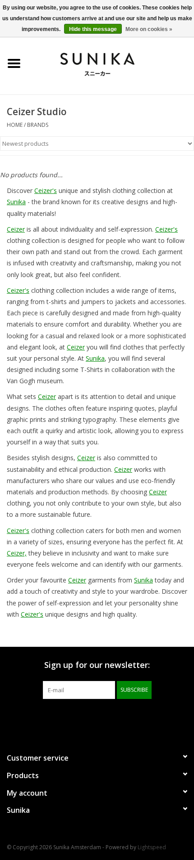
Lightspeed (152, 847)
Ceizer (16, 229)
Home (15, 125)
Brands (37, 125)
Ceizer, (17, 553)
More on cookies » (148, 29)
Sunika (16, 201)
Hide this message (93, 29)
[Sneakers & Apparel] (111, 62)
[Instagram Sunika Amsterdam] (113, 717)
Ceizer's (45, 190)
